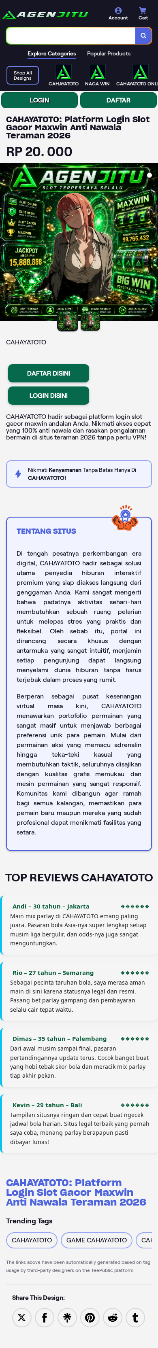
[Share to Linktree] (67, 1317)
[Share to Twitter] (22, 1317)
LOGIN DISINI (49, 395)
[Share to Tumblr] (135, 1317)
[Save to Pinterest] (90, 1317)
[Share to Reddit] (112, 1317)
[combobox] (71, 36)
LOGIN (39, 100)
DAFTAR (118, 100)
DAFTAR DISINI (48, 373)
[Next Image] (151, 243)
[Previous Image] (6, 243)
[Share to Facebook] (44, 1317)
